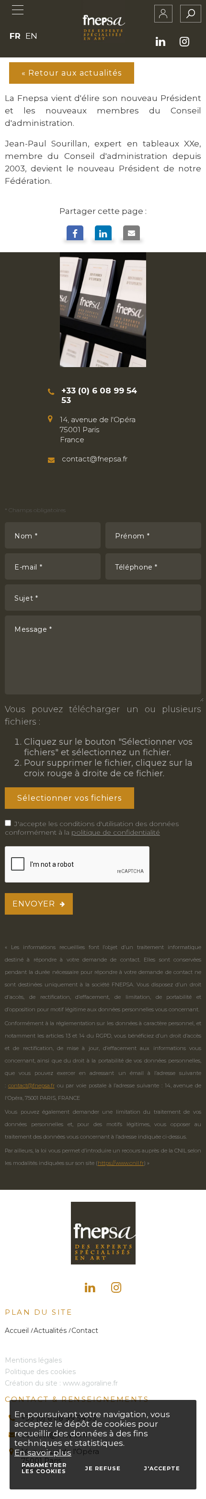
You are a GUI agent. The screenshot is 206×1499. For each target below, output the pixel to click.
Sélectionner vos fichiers (69, 798)
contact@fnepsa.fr (31, 1085)
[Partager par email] (131, 234)
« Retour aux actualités (72, 73)
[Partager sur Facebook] (75, 234)
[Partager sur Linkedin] (103, 234)
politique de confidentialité (115, 832)
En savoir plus (42, 1452)
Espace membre (163, 13)
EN (31, 36)
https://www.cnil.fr (121, 1163)
